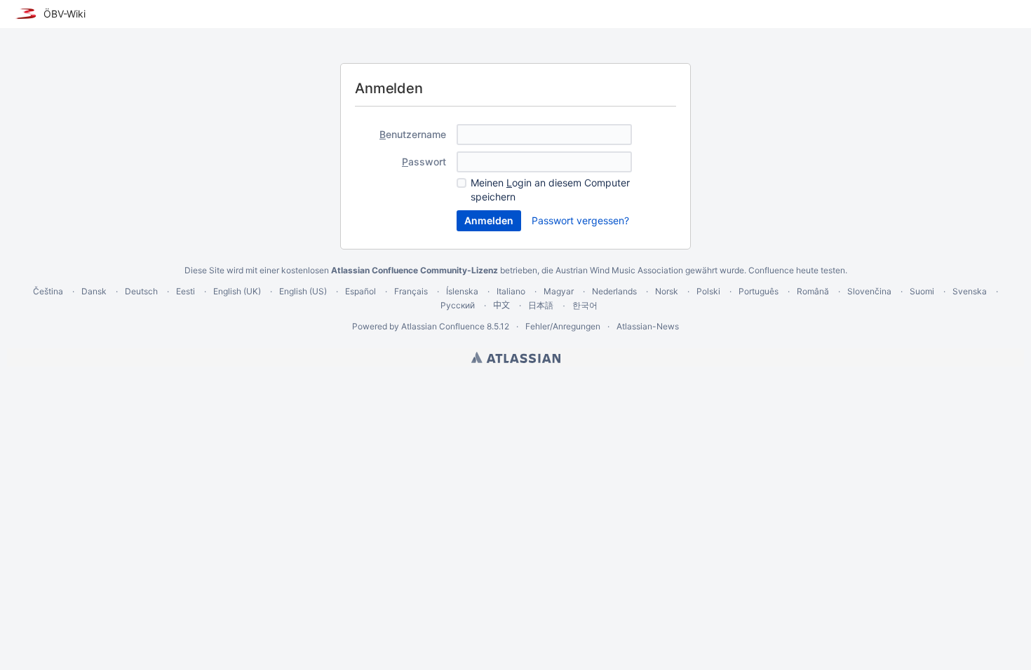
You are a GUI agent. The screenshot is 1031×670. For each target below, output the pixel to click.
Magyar (559, 291)
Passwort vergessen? (580, 220)
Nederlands (614, 291)
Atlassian (515, 357)
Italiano (511, 291)
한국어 (585, 305)
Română (813, 291)
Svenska (969, 291)
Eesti (185, 291)
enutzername (412, 134)
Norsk (666, 291)
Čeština (48, 291)
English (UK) (237, 291)
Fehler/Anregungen (562, 326)
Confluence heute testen (796, 270)
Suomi (922, 291)
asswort (424, 162)
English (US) (303, 291)
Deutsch (141, 291)
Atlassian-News (647, 326)
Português (759, 291)
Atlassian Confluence (443, 326)
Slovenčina (869, 291)
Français (411, 291)
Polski (708, 291)
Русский (457, 305)
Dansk (94, 291)
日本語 (540, 305)
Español (360, 291)
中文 (501, 305)
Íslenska (462, 291)
